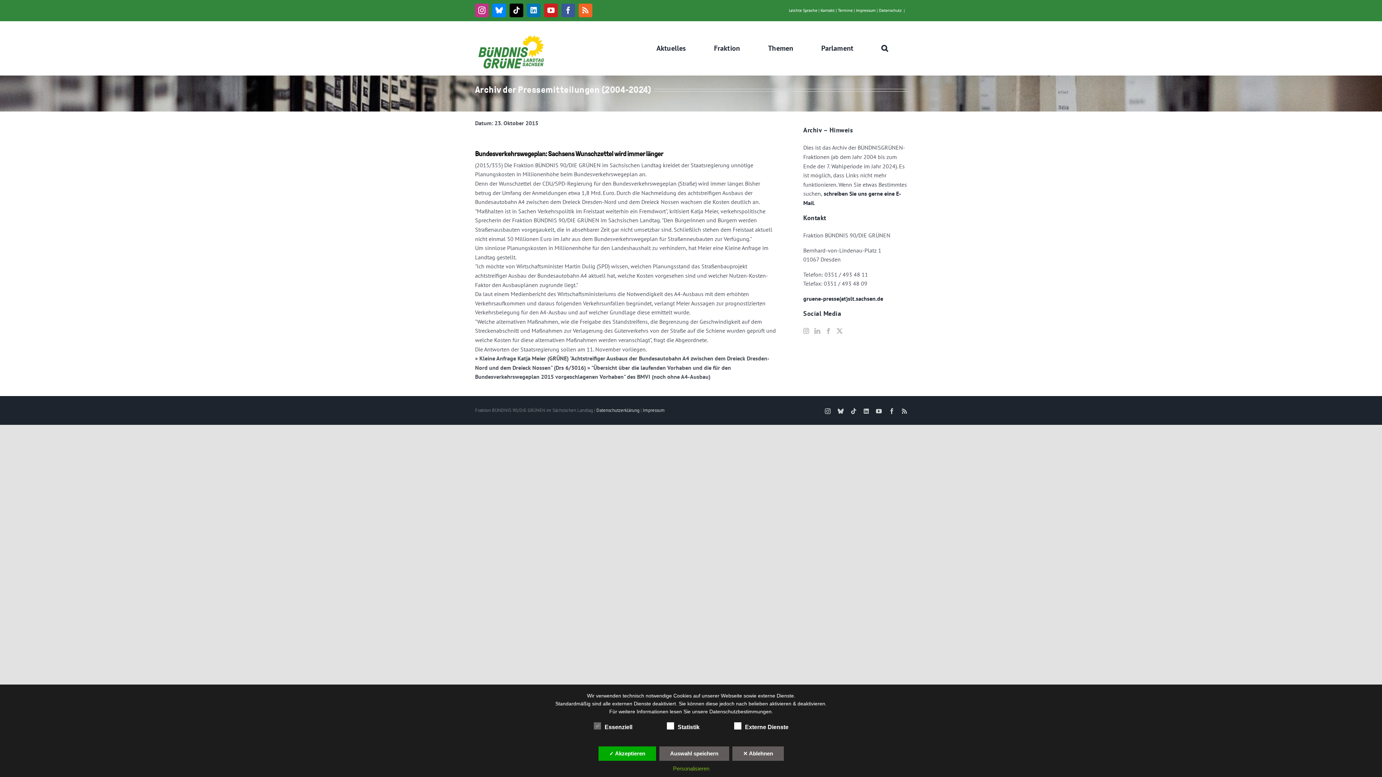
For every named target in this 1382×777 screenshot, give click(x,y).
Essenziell (618, 727)
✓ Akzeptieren (627, 753)
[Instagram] (806, 331)
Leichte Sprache (803, 10)
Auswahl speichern (694, 753)
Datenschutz (890, 10)
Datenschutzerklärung (618, 410)
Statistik (689, 727)
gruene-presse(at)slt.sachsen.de (843, 298)
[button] (885, 48)
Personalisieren (691, 768)
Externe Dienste (767, 727)
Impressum (866, 10)
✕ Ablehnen (758, 753)
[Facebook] (828, 331)
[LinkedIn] (817, 331)
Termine (845, 10)
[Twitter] (840, 331)
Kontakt (828, 10)
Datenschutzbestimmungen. (741, 711)
